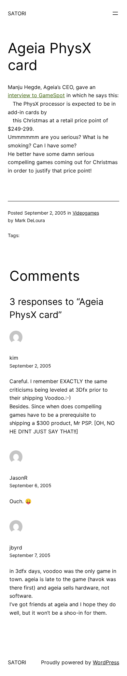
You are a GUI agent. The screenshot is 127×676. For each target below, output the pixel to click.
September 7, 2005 (29, 555)
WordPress (106, 662)
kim (13, 357)
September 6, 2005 (30, 485)
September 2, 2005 (30, 365)
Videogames (86, 213)
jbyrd (15, 547)
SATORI (17, 13)
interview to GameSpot (36, 95)
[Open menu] (115, 13)
